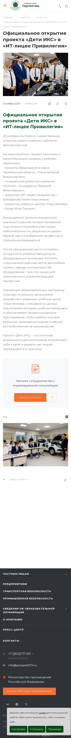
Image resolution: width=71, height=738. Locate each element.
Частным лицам (16, 573)
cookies (42, 712)
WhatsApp (17, 704)
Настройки (18, 729)
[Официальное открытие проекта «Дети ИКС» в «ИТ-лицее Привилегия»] (35, 55)
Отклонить (36, 729)
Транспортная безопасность (27, 591)
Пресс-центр (13, 629)
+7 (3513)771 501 (19, 653)
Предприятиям (15, 583)
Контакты (11, 640)
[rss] (57, 103)
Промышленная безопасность (28, 598)
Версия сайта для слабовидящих (29, 691)
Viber (26, 704)
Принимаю (54, 729)
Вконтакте (7, 704)
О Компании (12, 619)
